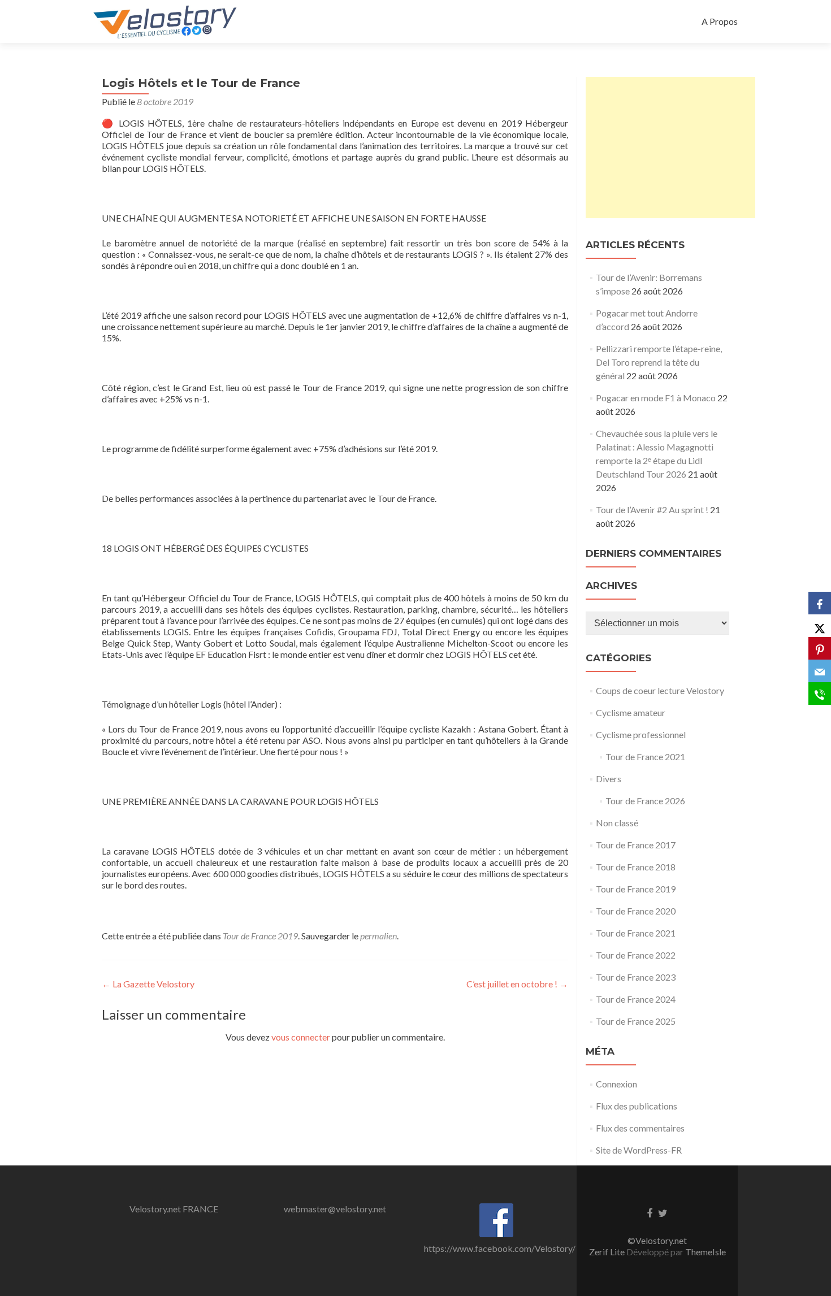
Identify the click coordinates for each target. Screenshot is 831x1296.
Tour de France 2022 (636, 955)
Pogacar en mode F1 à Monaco (656, 397)
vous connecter (300, 1036)
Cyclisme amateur (630, 712)
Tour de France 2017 (636, 844)
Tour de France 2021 (645, 756)
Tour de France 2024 (636, 999)
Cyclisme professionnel (641, 734)
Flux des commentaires (640, 1127)
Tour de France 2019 (260, 935)
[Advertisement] (670, 147)
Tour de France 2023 (636, 977)
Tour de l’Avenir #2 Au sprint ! (652, 509)
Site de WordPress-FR (639, 1150)
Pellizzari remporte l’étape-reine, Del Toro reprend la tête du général (659, 362)
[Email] (819, 671)
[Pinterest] (819, 648)
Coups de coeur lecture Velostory (660, 690)
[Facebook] (819, 603)
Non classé (617, 822)
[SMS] (819, 693)
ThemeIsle (705, 1251)
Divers (608, 778)
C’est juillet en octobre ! (517, 983)
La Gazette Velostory (148, 983)
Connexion (616, 1083)
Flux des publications (636, 1105)
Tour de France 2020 (636, 910)
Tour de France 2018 (636, 866)
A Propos (720, 21)
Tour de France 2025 (636, 1021)
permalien (378, 935)
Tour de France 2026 (645, 800)
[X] (819, 625)
